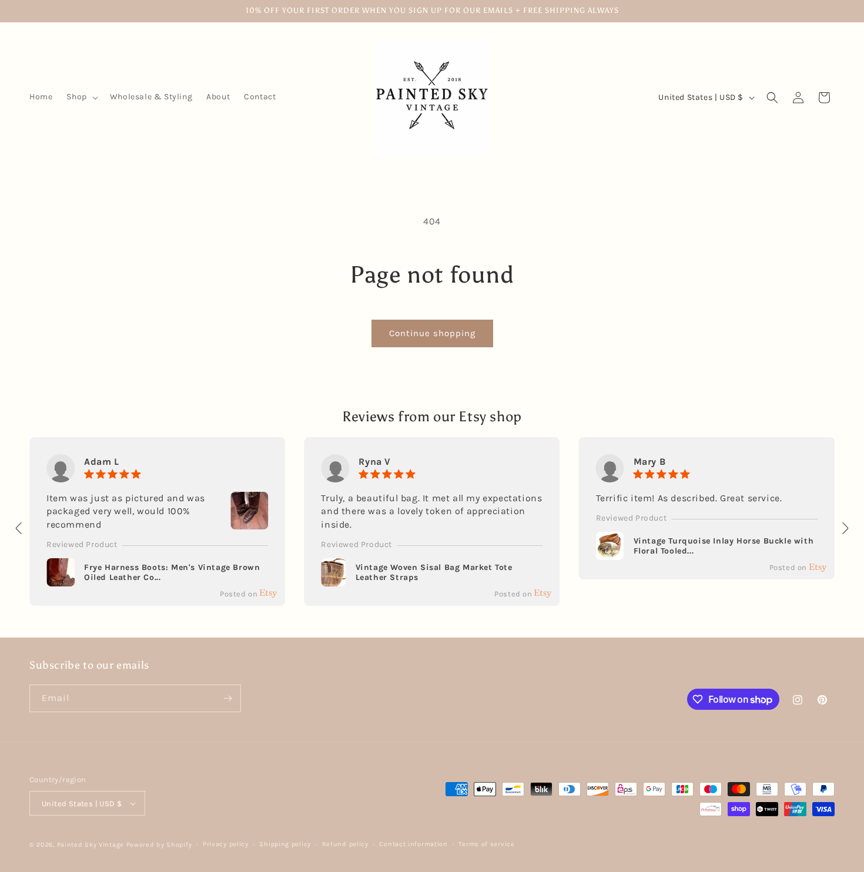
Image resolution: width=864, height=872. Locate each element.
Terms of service (486, 844)
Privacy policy (226, 844)
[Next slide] (844, 528)
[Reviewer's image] (249, 522)
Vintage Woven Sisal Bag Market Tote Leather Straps (434, 572)
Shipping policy (285, 844)
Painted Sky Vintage (90, 844)
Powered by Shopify (159, 844)
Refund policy (345, 844)
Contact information (413, 844)
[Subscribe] (227, 698)
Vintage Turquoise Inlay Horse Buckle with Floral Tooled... (724, 546)
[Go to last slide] (19, 528)
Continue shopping (432, 333)
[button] (80, 97)
